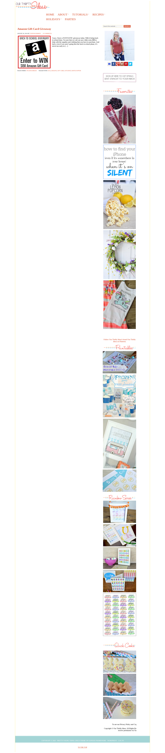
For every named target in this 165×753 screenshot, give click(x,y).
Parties (70, 19)
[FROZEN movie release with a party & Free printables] (119, 418)
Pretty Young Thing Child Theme (71, 740)
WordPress (112, 740)
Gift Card (60, 70)
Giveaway (68, 70)
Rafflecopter (76, 70)
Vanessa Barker (35, 33)
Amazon (54, 70)
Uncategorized (31, 70)
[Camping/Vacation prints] (119, 443)
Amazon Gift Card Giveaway (34, 28)
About (61, 15)
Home (50, 14)
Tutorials (79, 15)
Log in (121, 740)
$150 (49, 70)
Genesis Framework (97, 740)
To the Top (82, 747)
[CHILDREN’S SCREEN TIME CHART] (119, 492)
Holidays (52, 19)
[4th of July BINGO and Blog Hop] (119, 374)
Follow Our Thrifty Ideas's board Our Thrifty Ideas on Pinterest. (120, 340)
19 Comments (47, 33)
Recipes (97, 15)
